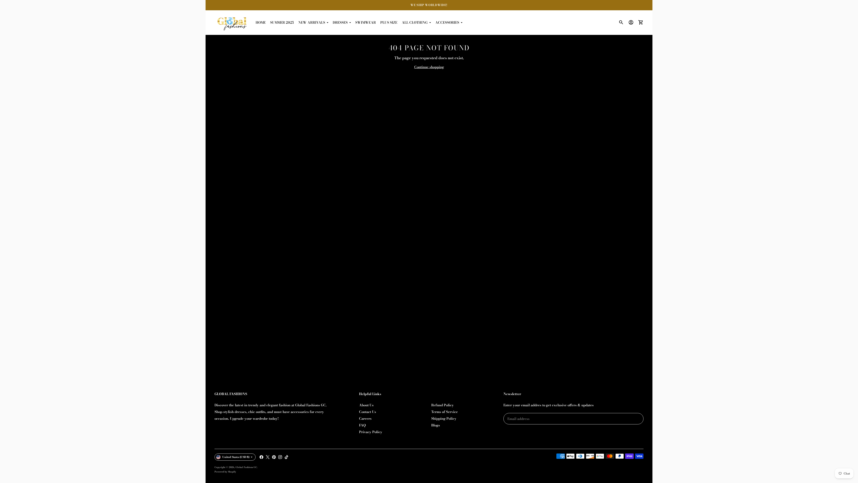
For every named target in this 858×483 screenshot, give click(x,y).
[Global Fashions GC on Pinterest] (274, 457)
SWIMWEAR (365, 22)
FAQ (362, 425)
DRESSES (340, 22)
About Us (366, 405)
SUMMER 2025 (282, 22)
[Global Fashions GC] (232, 22)
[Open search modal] (621, 22)
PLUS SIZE (388, 22)
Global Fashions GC (246, 467)
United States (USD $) (236, 457)
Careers (365, 418)
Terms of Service (444, 411)
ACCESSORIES (447, 22)
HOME (261, 22)
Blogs (435, 425)
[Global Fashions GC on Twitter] (267, 457)
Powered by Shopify (225, 471)
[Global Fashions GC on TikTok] (286, 457)
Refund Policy (442, 405)
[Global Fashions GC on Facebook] (261, 457)
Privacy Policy (370, 431)
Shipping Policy (443, 418)
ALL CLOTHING (415, 22)
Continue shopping (429, 67)
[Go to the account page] (631, 22)
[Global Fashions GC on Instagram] (280, 457)
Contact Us (367, 411)
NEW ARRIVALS (311, 22)
